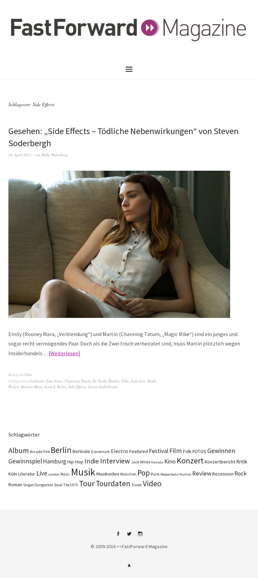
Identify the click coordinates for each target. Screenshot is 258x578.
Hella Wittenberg (55, 154)
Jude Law (138, 380)
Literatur (26, 474)
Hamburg (54, 461)
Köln (12, 474)
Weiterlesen (64, 353)
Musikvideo (107, 474)
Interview (115, 460)
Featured (138, 451)
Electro (119, 451)
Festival (158, 451)
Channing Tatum (77, 380)
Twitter (129, 536)
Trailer (136, 485)
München (128, 474)
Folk (187, 451)
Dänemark (100, 451)
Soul (58, 484)
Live (41, 473)
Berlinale (81, 451)
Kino (170, 461)
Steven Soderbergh (102, 386)
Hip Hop (75, 462)
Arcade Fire (40, 451)
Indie (91, 461)
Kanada (157, 462)
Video (152, 483)
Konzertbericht (220, 462)
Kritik (151, 380)
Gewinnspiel (25, 461)
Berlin (61, 450)
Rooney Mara (31, 386)
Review (13, 386)
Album (18, 450)
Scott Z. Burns (55, 386)
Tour (87, 483)
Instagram (140, 536)
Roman (15, 485)
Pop (143, 473)
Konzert (190, 460)
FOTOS (199, 451)
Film (28, 374)
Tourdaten (113, 483)
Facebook (118, 536)
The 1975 (70, 485)
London (53, 474)
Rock (240, 473)
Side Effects (77, 386)
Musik (83, 472)
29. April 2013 (19, 154)
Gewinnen (221, 451)
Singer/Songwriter (38, 485)
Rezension (222, 474)
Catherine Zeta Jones (46, 380)
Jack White (140, 461)
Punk (155, 474)
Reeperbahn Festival (176, 474)
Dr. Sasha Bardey (106, 380)
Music (65, 474)
